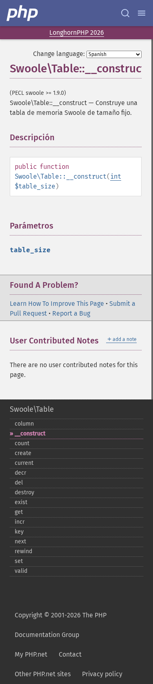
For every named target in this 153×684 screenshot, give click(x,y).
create (23, 453)
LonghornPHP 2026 (76, 32)
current (24, 463)
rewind (23, 551)
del (19, 482)
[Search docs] (125, 13)
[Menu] (141, 13)
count (22, 443)
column (24, 423)
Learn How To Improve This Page (57, 303)
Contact (70, 654)
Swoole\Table (32, 409)
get (19, 512)
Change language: (59, 54)
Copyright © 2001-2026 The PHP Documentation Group (60, 625)
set (19, 561)
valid (21, 570)
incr (19, 521)
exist (21, 502)
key (19, 531)
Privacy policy (102, 674)
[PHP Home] (23, 13)
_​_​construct (30, 433)
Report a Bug (71, 313)
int (115, 176)
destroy (24, 492)
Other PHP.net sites (43, 674)
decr (20, 472)
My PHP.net (31, 654)
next (20, 541)
